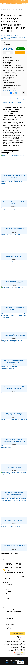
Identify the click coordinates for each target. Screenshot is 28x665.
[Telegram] (16, 93)
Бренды (8, 589)
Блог (7, 596)
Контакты (8, 603)
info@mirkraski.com (11, 570)
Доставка (11, 102)
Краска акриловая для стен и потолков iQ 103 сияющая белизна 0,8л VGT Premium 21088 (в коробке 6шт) (14, 335)
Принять (20, 662)
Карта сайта (22, 639)
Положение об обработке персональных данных (15, 642)
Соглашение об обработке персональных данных (14, 645)
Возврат (19, 102)
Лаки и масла (9, 618)
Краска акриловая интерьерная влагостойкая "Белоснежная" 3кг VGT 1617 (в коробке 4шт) (14, 441)
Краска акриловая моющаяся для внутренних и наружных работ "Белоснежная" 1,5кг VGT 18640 (14, 467)
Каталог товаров (10, 586)
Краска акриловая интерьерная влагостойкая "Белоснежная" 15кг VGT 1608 (14, 415)
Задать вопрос (21, 99)
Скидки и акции (10, 600)
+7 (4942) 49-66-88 (13, 564)
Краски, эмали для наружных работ (15, 611)
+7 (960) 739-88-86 (13, 567)
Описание (5, 99)
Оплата (4, 102)
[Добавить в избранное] (23, 92)
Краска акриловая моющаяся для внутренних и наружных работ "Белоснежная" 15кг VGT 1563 (14, 494)
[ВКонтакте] (11, 93)
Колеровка (8, 591)
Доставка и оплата (11, 593)
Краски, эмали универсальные (13, 613)
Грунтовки (8, 620)
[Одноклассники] (13, 93)
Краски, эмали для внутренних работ (15, 609)
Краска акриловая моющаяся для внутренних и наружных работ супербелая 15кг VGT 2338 (14, 520)
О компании (9, 584)
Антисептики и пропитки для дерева (15, 616)
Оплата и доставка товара (10, 90)
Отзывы (12, 99)
